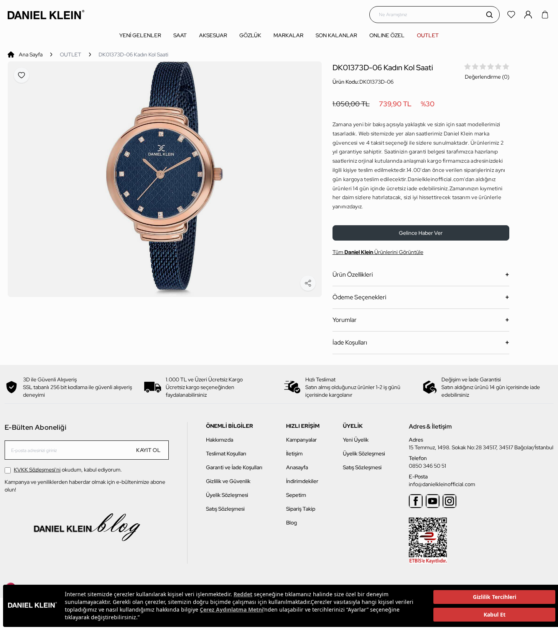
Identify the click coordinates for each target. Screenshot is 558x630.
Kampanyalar (301, 439)
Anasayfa (297, 467)
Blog (291, 522)
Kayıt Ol (148, 450)
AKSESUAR (213, 35)
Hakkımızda (219, 439)
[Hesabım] (528, 14)
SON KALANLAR (336, 35)
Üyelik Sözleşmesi (227, 494)
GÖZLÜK (250, 35)
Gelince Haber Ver (421, 232)
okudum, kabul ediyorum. (68, 469)
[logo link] (46, 14)
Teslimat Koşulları (226, 453)
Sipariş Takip (300, 508)
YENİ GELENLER (140, 35)
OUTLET (428, 35)
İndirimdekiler (302, 481)
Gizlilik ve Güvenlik (228, 481)
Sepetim (296, 494)
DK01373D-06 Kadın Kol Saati (133, 54)
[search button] (489, 14)
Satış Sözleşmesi (225, 508)
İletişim (294, 453)
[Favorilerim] (512, 14)
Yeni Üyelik (356, 439)
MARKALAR (288, 35)
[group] (165, 179)
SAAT (180, 35)
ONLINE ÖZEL (387, 35)
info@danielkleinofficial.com (442, 484)
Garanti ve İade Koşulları (234, 467)
